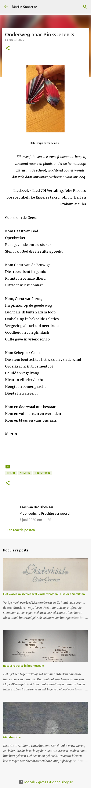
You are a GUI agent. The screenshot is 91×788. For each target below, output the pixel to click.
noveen (25, 473)
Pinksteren (42, 473)
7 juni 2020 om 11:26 (35, 520)
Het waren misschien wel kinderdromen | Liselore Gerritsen (44, 594)
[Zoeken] (85, 7)
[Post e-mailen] (7, 468)
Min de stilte (12, 737)
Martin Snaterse (24, 7)
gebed (11, 473)
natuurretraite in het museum (23, 665)
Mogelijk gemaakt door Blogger (48, 782)
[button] (7, 48)
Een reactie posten (21, 530)
